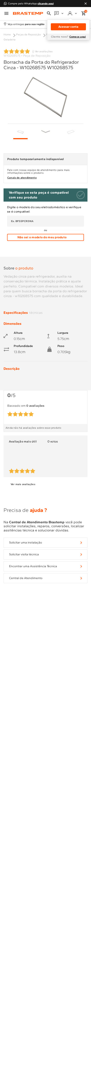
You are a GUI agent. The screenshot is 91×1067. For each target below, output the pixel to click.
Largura (62, 333)
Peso (60, 346)
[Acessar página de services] (59, 13)
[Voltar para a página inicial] (28, 13)
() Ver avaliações (42, 51)
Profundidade (23, 346)
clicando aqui (46, 3)
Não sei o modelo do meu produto (42, 237)
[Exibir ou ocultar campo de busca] (49, 13)
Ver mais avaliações (23, 484)
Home (7, 34)
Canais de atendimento (22, 177)
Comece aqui (77, 36)
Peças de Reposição (28, 34)
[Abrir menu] (6, 13)
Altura (18, 333)
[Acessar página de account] (73, 13)
